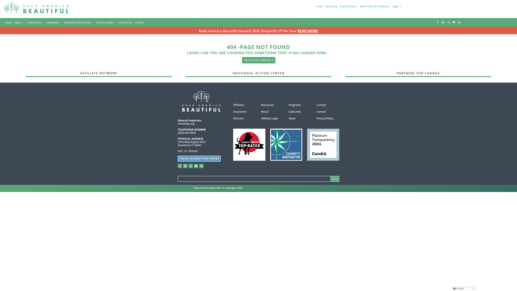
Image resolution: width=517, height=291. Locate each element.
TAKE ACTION (34, 23)
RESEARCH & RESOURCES (77, 23)
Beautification (348, 6)
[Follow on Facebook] (438, 22)
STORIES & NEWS (104, 23)
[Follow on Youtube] (454, 22)
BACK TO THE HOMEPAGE (258, 60)
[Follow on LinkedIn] (459, 22)
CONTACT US (125, 23)
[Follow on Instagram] (443, 22)
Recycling (331, 6)
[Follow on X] (448, 22)
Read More (307, 30)
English (460, 288)
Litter (319, 6)
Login (395, 6)
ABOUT (18, 23)
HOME (8, 23)
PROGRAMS (53, 23)
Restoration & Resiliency (374, 6)
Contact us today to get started (199, 158)
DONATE (139, 23)
